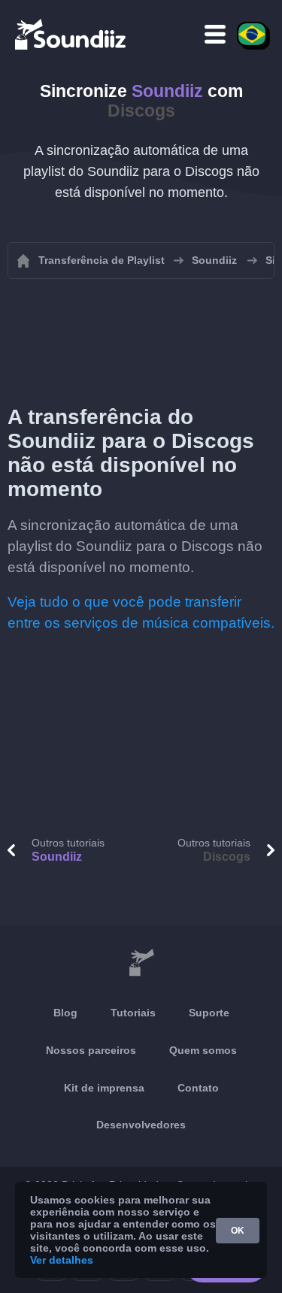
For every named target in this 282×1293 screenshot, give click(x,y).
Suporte (209, 1013)
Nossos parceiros (91, 1050)
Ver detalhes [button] (61, 1260)
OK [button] (237, 1230)
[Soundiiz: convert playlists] (141, 963)
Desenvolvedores (141, 1125)
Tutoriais (133, 1013)
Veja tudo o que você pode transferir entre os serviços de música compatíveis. (141, 612)
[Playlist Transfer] (71, 33)
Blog (65, 1013)
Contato (198, 1088)
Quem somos (203, 1050)
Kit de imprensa (104, 1088)
